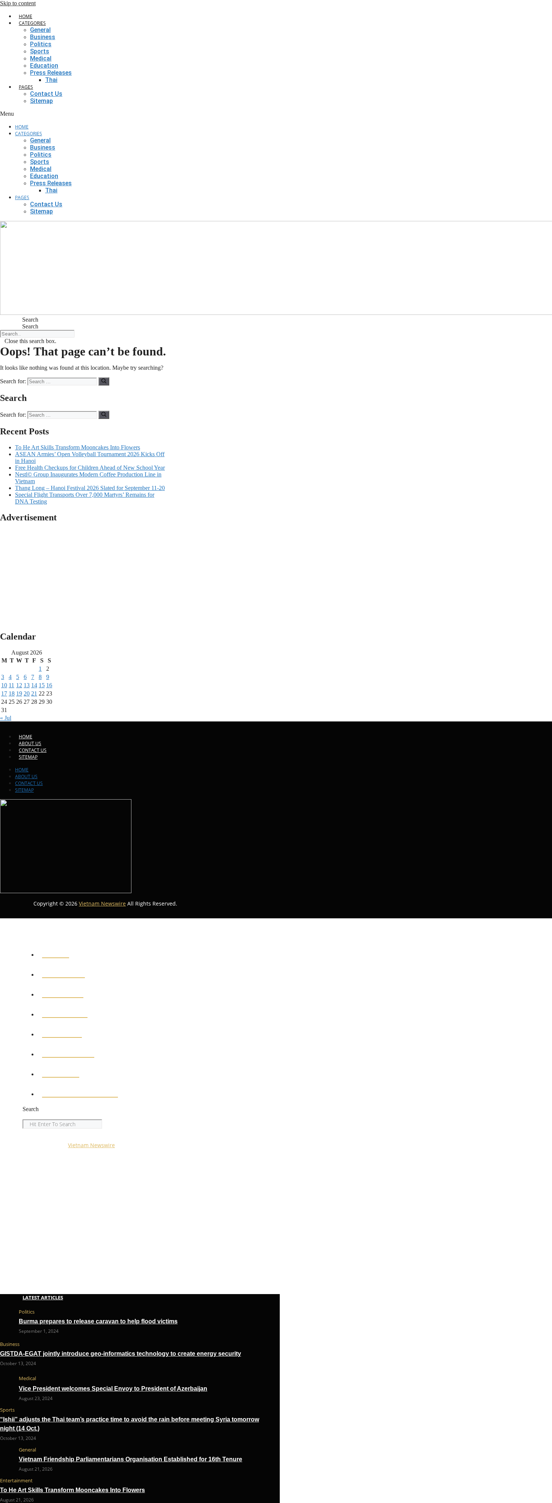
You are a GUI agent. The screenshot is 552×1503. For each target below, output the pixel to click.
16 (49, 685)
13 (27, 685)
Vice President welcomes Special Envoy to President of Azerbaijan (113, 1388)
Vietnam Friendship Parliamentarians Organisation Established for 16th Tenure (130, 1459)
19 (19, 693)
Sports (39, 51)
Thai (51, 79)
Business (42, 37)
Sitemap (41, 100)
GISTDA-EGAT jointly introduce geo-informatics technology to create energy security (120, 1353)
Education (44, 65)
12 (19, 685)
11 (11, 685)
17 (4, 693)
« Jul (5, 718)
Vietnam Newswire (102, 903)
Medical (40, 58)
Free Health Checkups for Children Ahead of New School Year (90, 467)
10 (4, 685)
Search (30, 326)
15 (42, 685)
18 (12, 693)
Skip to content (18, 3)
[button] (65, 113)
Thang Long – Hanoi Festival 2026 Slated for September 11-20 (90, 488)
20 (27, 693)
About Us (30, 743)
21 (34, 693)
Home (25, 16)
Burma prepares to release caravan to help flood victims (98, 1321)
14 (34, 685)
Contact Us (46, 93)
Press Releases (51, 72)
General (40, 29)
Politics (40, 44)
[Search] (103, 381)
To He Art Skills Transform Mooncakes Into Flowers (77, 447)
